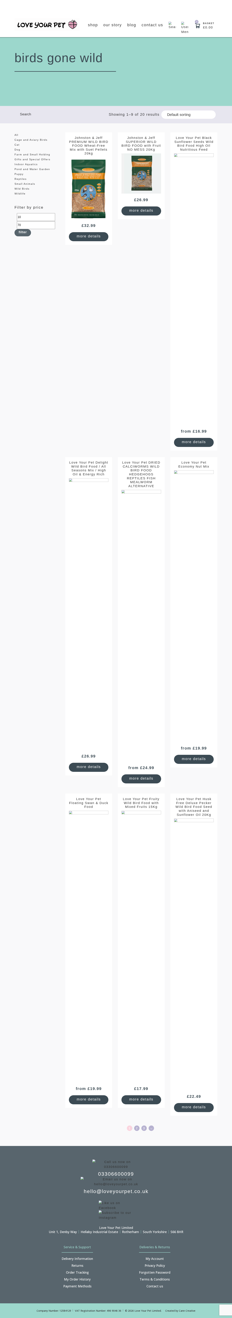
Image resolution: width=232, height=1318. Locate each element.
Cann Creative (187, 1310)
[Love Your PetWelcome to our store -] (47, 24)
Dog (17, 149)
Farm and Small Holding (32, 154)
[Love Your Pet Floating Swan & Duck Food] (88, 946)
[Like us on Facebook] (116, 1205)
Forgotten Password (154, 1272)
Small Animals (24, 183)
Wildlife (20, 193)
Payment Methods (77, 1286)
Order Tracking (77, 1272)
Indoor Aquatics (26, 164)
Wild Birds (22, 188)
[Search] (172, 28)
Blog (131, 25)
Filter (23, 232)
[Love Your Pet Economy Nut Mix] (194, 606)
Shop (93, 25)
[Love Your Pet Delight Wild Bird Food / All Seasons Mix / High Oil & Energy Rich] (88, 614)
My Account (155, 1258)
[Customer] (185, 28)
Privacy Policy (155, 1265)
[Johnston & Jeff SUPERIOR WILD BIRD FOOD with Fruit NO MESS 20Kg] (141, 173)
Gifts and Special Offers (32, 159)
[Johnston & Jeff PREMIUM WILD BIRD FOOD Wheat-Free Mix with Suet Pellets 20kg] (88, 188)
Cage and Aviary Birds (30, 139)
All (16, 134)
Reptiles (20, 178)
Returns (77, 1265)
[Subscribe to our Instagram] (116, 1215)
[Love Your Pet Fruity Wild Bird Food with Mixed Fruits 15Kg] (141, 946)
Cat (17, 144)
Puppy (19, 174)
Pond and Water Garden (32, 169)
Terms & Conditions (155, 1279)
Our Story (112, 25)
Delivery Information (77, 1258)
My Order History (77, 1279)
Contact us (152, 25)
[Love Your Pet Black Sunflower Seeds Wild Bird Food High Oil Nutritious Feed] (194, 289)
